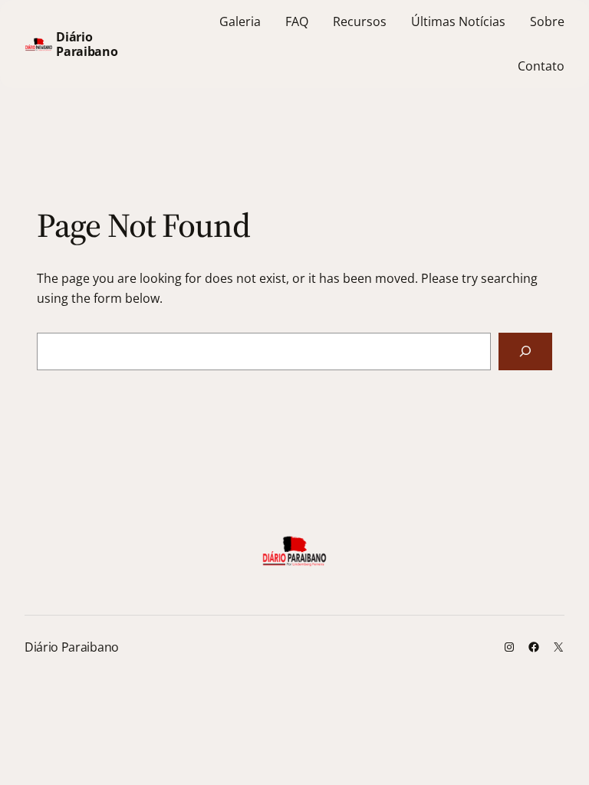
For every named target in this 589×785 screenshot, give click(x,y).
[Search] (525, 351)
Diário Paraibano (86, 43)
